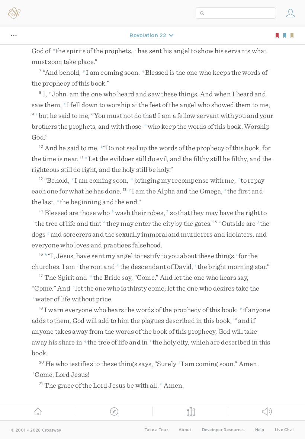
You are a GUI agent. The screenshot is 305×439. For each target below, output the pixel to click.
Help (259, 429)
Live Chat (284, 429)
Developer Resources (223, 429)
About (185, 429)
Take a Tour (156, 429)
